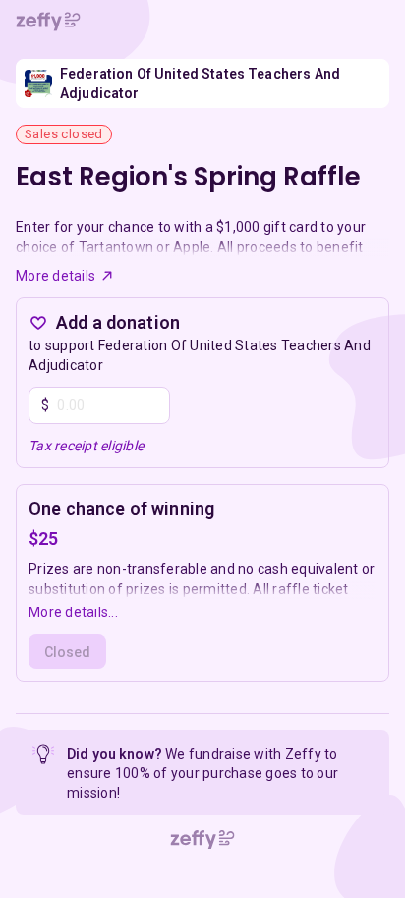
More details (55, 276)
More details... (73, 612)
